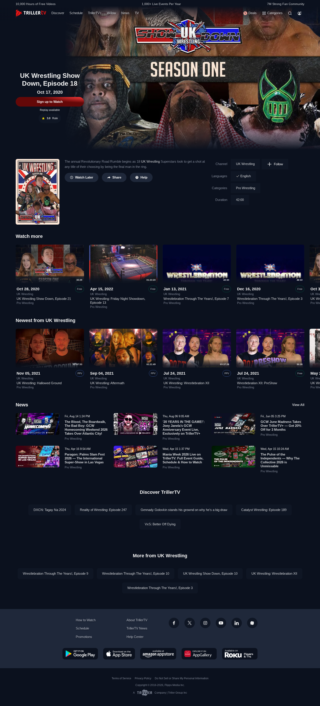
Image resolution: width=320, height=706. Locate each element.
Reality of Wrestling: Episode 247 (103, 510)
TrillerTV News (136, 628)
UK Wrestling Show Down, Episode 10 (210, 573)
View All (298, 405)
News (125, 13)
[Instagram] (205, 623)
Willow (111, 13)
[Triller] (252, 623)
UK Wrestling (150, 161)
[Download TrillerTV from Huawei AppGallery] (199, 653)
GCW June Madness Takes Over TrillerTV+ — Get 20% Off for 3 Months (281, 425)
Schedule (76, 13)
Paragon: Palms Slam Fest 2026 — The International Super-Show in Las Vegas (85, 458)
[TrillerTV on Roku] (240, 653)
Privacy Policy (143, 678)
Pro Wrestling (245, 188)
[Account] (299, 13)
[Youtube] (221, 623)
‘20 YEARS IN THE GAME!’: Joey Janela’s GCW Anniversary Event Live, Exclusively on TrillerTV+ (184, 427)
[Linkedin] (236, 623)
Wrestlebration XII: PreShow (257, 383)
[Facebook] (174, 623)
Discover (57, 13)
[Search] (290, 13)
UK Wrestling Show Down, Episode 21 (44, 298)
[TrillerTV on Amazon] (158, 653)
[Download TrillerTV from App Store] (119, 653)
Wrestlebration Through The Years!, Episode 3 (269, 298)
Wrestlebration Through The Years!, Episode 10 (135, 573)
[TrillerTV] (31, 13)
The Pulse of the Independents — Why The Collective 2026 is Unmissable (280, 460)
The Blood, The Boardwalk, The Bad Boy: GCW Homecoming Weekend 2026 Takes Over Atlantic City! (86, 427)
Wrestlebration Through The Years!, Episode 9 (55, 573)
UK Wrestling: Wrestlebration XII (186, 383)
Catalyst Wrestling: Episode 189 (263, 510)
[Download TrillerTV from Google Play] (80, 653)
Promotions (84, 637)
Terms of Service (121, 678)
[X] (189, 623)
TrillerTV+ (95, 13)
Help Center (134, 637)
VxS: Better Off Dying (160, 524)
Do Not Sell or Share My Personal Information (182, 678)
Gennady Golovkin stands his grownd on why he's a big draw (184, 510)
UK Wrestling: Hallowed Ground (39, 383)
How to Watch (86, 620)
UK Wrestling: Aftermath (107, 383)
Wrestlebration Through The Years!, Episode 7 (196, 298)
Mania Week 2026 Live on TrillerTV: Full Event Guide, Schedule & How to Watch (183, 458)
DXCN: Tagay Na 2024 (50, 510)
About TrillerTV (136, 620)
